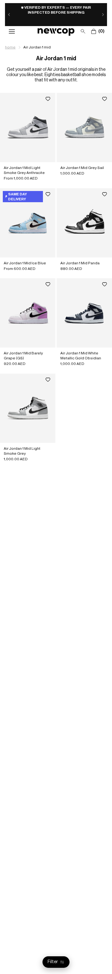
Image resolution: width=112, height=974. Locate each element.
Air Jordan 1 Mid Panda (80, 263)
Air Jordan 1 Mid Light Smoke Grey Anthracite (24, 170)
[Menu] (12, 31)
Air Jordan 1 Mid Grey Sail (82, 168)
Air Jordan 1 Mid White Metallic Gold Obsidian (80, 355)
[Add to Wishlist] (48, 99)
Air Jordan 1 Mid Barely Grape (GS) (23, 355)
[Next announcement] (103, 15)
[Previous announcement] (9, 15)
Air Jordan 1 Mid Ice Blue (25, 263)
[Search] (83, 31)
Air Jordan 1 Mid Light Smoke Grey (22, 450)
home (10, 47)
